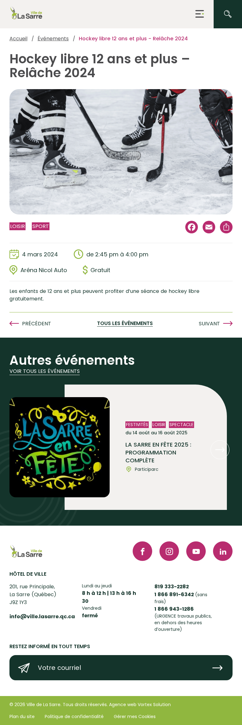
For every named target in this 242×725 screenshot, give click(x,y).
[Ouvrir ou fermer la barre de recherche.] (228, 14)
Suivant (209, 323)
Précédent (36, 323)
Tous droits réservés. (85, 704)
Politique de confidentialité (74, 716)
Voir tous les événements (44, 371)
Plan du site (22, 716)
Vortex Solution (154, 704)
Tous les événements (125, 324)
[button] (199, 14)
